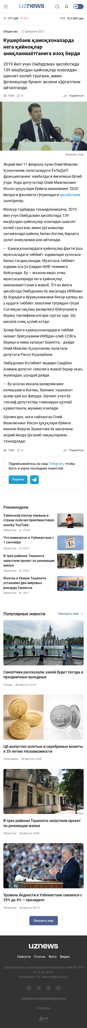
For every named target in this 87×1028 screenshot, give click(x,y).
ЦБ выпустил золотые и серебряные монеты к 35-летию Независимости (43, 749)
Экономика (10, 758)
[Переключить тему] (78, 6)
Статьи (39, 957)
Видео (65, 957)
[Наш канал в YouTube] (58, 987)
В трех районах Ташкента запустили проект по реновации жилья (42, 823)
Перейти (18, 479)
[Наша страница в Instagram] (28, 987)
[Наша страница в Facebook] (48, 987)
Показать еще (44, 920)
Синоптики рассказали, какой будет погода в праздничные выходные (43, 674)
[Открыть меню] (5, 6)
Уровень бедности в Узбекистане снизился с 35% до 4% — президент (42, 897)
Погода (7, 684)
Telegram (56, 464)
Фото (53, 957)
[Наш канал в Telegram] (38, 987)
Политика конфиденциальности (43, 998)
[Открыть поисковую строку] (57, 6)
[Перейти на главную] (31, 6)
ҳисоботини (70, 194)
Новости (24, 957)
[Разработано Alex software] (43, 1019)
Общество (10, 31)
